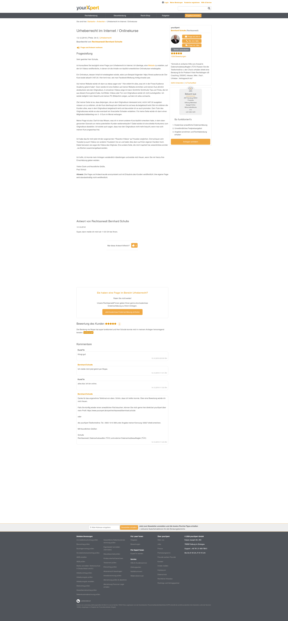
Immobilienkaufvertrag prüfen (87, 540)
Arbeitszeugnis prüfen (84, 577)
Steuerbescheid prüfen (112, 554)
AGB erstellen (81, 557)
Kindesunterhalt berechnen (113, 558)
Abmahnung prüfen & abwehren (115, 580)
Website (151, 65)
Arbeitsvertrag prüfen (84, 573)
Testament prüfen (110, 562)
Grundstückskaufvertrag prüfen (87, 553)
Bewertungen (135, 544)
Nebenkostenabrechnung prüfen (88, 594)
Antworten (101, 21)
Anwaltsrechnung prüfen (112, 575)
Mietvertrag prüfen (83, 586)
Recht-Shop (145, 15)
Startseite (91, 21)
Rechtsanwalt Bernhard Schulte (107, 41)
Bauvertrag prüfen (83, 544)
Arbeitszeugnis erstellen (85, 581)
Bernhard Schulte (178, 30)
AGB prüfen (80, 561)
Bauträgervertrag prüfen (85, 548)
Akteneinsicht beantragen (113, 571)
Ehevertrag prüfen (110, 567)
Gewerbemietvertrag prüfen (86, 590)
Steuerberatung (120, 15)
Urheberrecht (105, 37)
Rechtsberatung (91, 15)
